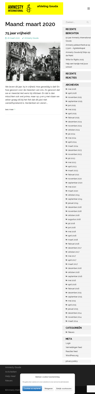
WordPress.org (72, 355)
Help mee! (10, 376)
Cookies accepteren (32, 388)
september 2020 (75, 183)
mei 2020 (72, 187)
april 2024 (72, 142)
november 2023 (75, 154)
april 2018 (72, 236)
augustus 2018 (74, 219)
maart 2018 (73, 240)
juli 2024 (71, 134)
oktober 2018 (73, 215)
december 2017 (74, 248)
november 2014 (75, 317)
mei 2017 (72, 256)
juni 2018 (72, 227)
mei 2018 (72, 231)
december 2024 (75, 122)
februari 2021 (73, 175)
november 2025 (75, 97)
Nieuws (71, 332)
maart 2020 (73, 191)
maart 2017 (73, 264)
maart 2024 (73, 146)
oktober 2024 (74, 130)
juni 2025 (72, 105)
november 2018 (75, 211)
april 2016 (72, 284)
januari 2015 (73, 309)
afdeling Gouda (47, 6)
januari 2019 (73, 203)
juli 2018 (71, 223)
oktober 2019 (73, 195)
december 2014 (75, 313)
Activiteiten (11, 372)
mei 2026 (72, 89)
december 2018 (75, 207)
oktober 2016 (73, 272)
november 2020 (75, 179)
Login (68, 343)
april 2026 (72, 93)
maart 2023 (73, 170)
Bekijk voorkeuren (63, 388)
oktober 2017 (73, 252)
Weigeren (48, 388)
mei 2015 (72, 301)
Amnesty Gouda (31, 38)
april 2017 (72, 260)
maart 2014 (73, 321)
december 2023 (75, 150)
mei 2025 (72, 109)
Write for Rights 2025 (75, 59)
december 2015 (74, 293)
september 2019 (75, 199)
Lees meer (9, 109)
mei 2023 (72, 162)
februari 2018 (73, 244)
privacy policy (72, 361)
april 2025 (72, 113)
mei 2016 (72, 280)
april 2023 (72, 166)
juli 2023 (71, 158)
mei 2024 (72, 138)
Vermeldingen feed (74, 347)
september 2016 (75, 276)
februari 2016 (73, 288)
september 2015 (75, 297)
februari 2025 (73, 118)
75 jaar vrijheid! (18, 33)
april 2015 (72, 305)
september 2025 (75, 101)
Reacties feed (72, 351)
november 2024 (75, 126)
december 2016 (75, 268)
